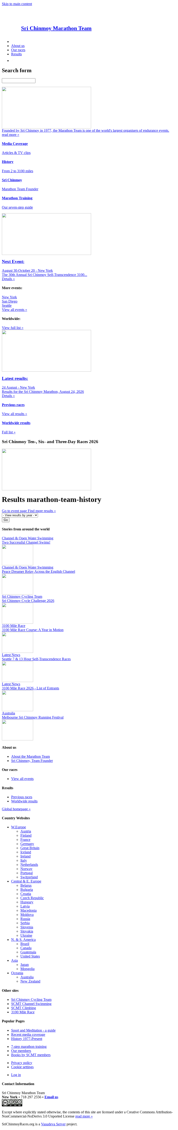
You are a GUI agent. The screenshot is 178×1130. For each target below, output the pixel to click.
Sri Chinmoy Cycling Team (31, 1000)
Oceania (17, 973)
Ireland (25, 856)
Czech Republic (32, 898)
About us (18, 46)
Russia (25, 919)
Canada (26, 948)
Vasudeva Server (53, 1124)
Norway (26, 869)
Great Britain (29, 848)
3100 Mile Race (23, 1012)
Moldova (27, 915)
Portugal (26, 873)
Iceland (25, 852)
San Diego (9, 301)
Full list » (9, 432)
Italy (23, 860)
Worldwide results (24, 801)
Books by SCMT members (31, 1055)
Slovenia (26, 927)
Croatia (25, 894)
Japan (24, 965)
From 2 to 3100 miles (17, 171)
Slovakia (26, 931)
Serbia (25, 923)
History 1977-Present (26, 1039)
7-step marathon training (29, 1047)
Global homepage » (16, 809)
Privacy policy (21, 1063)
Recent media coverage (28, 1034)
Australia (27, 977)
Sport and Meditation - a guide (33, 1030)
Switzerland (29, 877)
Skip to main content (17, 4)
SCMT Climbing (23, 1008)
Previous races (21, 797)
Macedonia (28, 910)
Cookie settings (22, 1067)
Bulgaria (26, 890)
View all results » (14, 414)
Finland (26, 835)
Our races (18, 50)
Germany (27, 844)
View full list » (12, 328)
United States (30, 956)
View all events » (14, 310)
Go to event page (15, 511)
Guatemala (28, 952)
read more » (84, 1116)
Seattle (7, 305)
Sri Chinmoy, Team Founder (32, 761)
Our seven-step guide (17, 207)
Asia (14, 960)
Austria (25, 831)
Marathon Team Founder (20, 189)
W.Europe (18, 827)
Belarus (26, 885)
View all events (22, 779)
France (25, 840)
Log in (16, 1075)
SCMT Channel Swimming (31, 1004)
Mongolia (27, 969)
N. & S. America (23, 940)
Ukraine (26, 935)
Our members (21, 1051)
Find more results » (42, 511)
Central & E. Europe (26, 881)
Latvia (25, 906)
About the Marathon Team (30, 756)
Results (16, 54)
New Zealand (30, 981)
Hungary (26, 902)
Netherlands (29, 865)
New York (9, 297)
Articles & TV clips (16, 153)
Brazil (24, 944)
